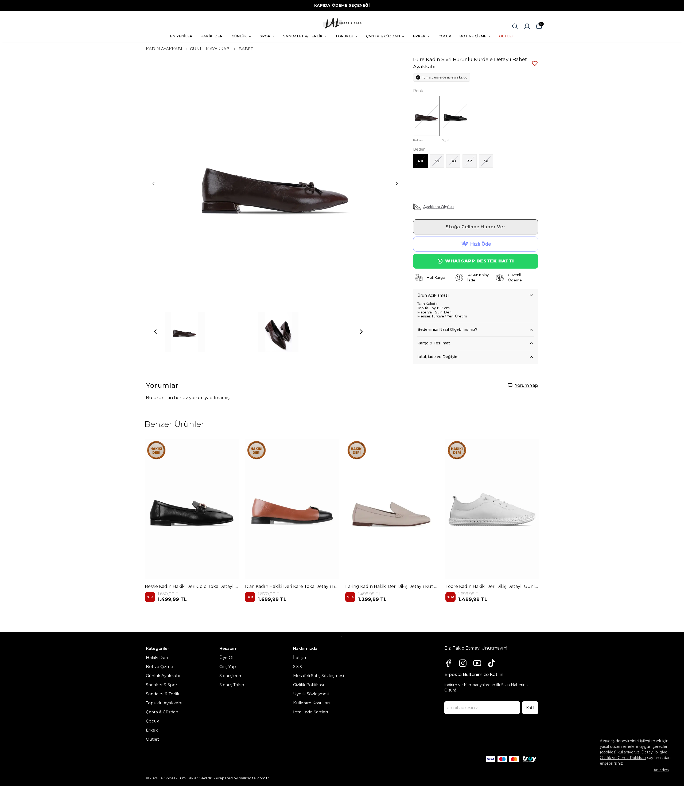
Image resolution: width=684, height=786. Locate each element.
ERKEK (419, 36)
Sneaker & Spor (161, 684)
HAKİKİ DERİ (212, 36)
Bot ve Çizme (159, 666)
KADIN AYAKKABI (164, 48)
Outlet (152, 739)
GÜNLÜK (239, 36)
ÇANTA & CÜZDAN (383, 36)
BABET (246, 48)
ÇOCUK (444, 36)
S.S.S (297, 666)
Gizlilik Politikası (308, 684)
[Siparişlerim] (527, 26)
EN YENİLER (181, 36)
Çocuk (152, 721)
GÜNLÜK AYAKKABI (210, 48)
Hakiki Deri (157, 657)
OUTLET (506, 36)
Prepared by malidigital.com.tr (242, 778)
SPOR (265, 36)
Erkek (152, 730)
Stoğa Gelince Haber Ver (475, 226)
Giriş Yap (227, 666)
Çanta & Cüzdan (162, 711)
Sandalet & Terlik (162, 693)
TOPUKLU (344, 36)
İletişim (300, 657)
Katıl (530, 707)
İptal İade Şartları (310, 711)
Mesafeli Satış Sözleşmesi (318, 675)
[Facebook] (448, 663)
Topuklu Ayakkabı (164, 702)
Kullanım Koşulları (311, 702)
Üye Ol (226, 657)
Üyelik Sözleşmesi (311, 693)
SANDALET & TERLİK (302, 36)
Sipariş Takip (231, 684)
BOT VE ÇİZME (472, 36)
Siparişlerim (231, 675)
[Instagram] (463, 663)
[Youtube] (477, 663)
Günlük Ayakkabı (163, 675)
